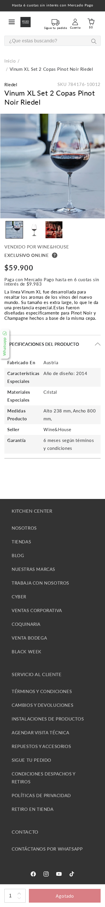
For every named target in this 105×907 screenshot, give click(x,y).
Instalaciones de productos (48, 718)
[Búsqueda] (93, 41)
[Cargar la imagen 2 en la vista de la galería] (34, 229)
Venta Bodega (29, 637)
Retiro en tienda (33, 809)
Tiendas (21, 541)
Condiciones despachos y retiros (43, 777)
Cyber (19, 596)
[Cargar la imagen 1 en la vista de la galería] (14, 229)
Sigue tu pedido (31, 760)
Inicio (10, 60)
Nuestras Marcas (33, 569)
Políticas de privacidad (41, 795)
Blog (18, 555)
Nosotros (24, 528)
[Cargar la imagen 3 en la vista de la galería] (54, 229)
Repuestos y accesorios (41, 746)
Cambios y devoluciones (42, 705)
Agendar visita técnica (40, 732)
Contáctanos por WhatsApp (47, 848)
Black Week (26, 651)
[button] (11, 21)
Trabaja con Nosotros (40, 582)
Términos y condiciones (42, 691)
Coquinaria (26, 624)
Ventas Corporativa (37, 610)
